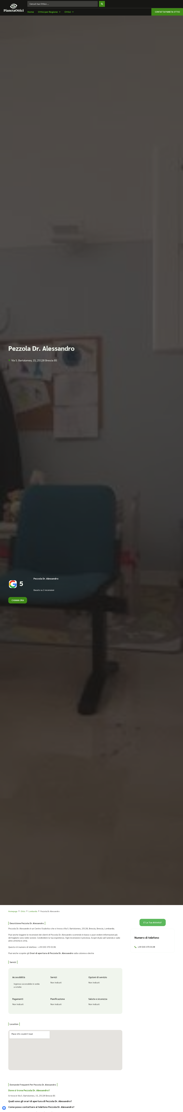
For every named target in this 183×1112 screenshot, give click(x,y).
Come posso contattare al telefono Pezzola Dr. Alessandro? (41, 1106)
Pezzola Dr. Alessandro (45, 578)
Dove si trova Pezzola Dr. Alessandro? (29, 1090)
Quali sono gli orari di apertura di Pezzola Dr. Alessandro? (40, 1101)
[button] (63, 1091)
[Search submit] (102, 4)
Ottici (23, 911)
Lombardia (33, 911)
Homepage (12, 911)
